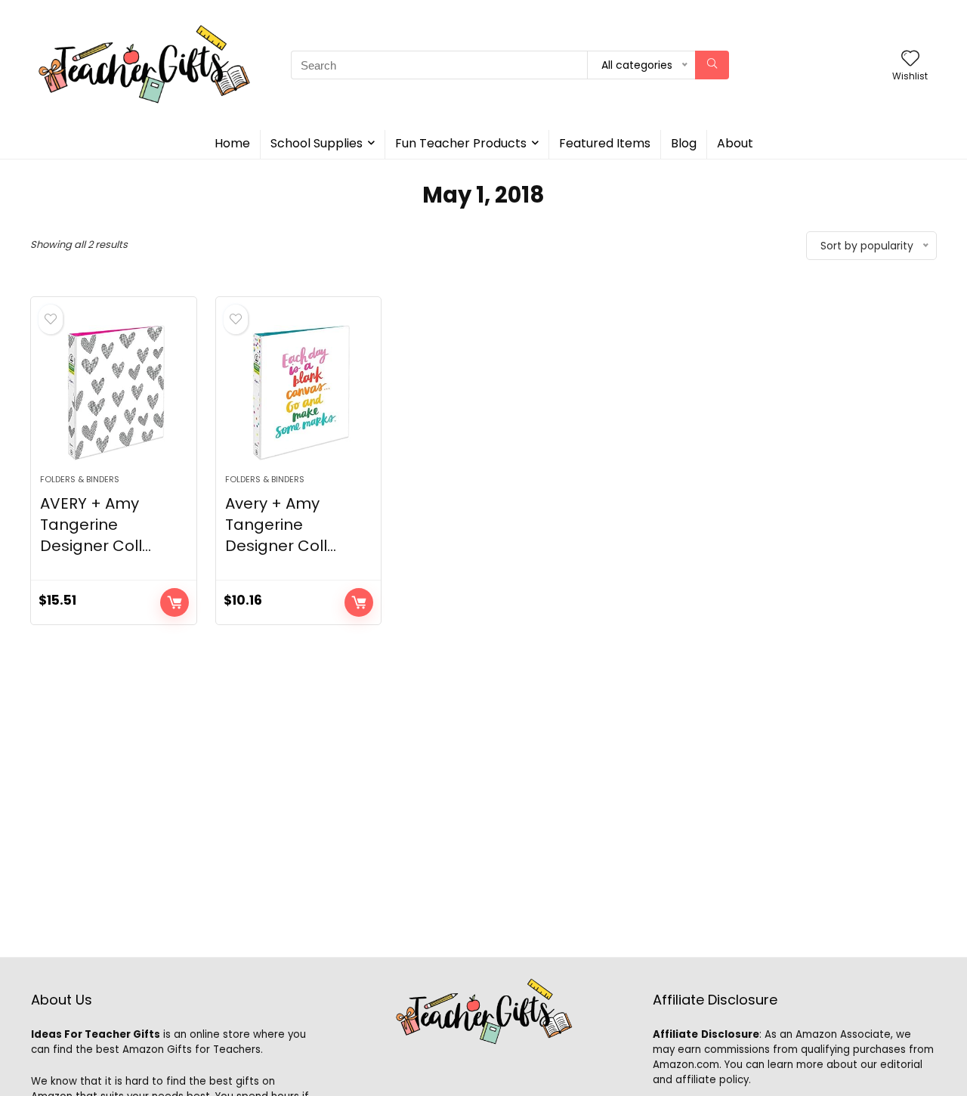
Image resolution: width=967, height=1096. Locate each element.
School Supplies (316, 143)
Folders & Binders (79, 479)
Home (232, 143)
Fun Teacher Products (461, 143)
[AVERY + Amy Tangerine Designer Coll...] (113, 393)
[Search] (712, 65)
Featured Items (604, 143)
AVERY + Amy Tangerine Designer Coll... (95, 524)
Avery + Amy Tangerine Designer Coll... (280, 524)
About (735, 143)
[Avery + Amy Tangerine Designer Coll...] (298, 393)
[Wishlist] (910, 59)
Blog (684, 143)
